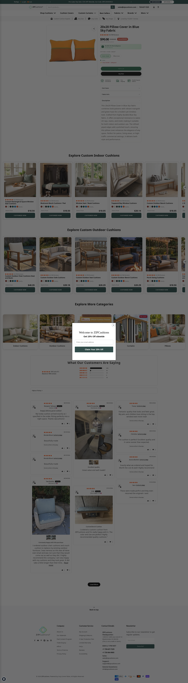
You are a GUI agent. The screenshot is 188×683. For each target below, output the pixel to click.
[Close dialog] (113, 325)
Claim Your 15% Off (94, 349)
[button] (4, 679)
